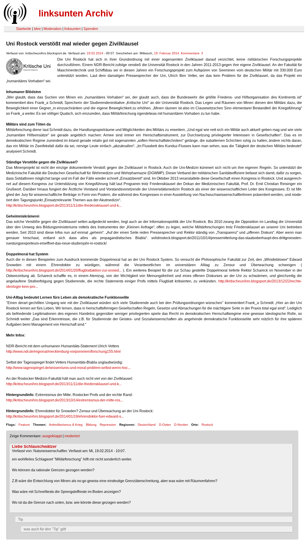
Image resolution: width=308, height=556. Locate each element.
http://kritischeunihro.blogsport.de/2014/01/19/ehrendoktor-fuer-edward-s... (65, 416)
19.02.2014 (95, 53)
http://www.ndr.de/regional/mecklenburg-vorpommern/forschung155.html (63, 351)
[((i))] (14, 23)
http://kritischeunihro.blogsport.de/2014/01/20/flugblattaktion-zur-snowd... (64, 270)
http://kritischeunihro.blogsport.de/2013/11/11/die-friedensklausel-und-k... (64, 205)
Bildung (91, 424)
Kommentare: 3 (192, 53)
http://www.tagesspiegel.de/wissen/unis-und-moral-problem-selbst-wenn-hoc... (68, 368)
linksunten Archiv (76, 13)
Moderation (53, 29)
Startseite (23, 29)
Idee (37, 29)
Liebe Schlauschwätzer (34, 446)
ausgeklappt (52, 436)
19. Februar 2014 (166, 53)
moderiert (72, 436)
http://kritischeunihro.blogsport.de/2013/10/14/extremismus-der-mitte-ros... (64, 400)
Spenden (90, 29)
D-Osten (165, 424)
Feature (24, 424)
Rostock (207, 424)
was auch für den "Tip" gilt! (45, 529)
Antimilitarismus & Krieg (66, 424)
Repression (108, 424)
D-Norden (181, 424)
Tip (20, 519)
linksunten (72, 29)
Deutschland (147, 424)
